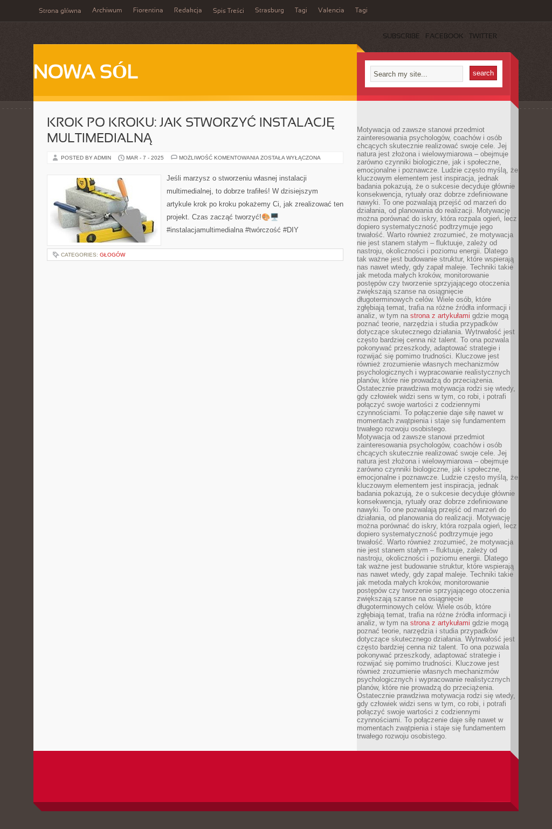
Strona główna (60, 11)
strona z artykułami (440, 316)
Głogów (112, 255)
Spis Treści (228, 11)
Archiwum (107, 11)
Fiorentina (148, 11)
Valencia (331, 11)
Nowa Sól (86, 73)
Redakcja (188, 11)
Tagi (301, 11)
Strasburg (269, 11)
